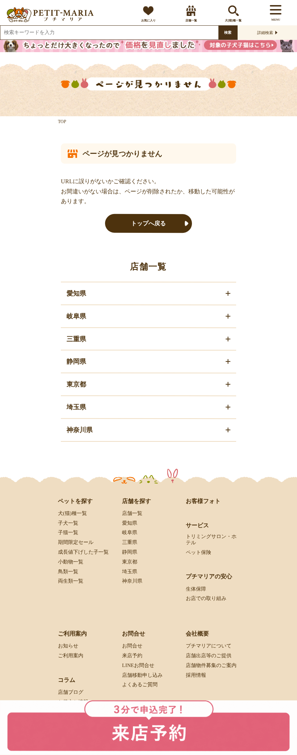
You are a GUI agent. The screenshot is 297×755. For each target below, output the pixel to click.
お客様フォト (203, 501)
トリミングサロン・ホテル (211, 539)
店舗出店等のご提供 (208, 655)
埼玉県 (129, 571)
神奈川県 (132, 581)
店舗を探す (136, 501)
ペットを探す (75, 501)
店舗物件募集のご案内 (211, 665)
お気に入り (148, 20)
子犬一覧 (68, 522)
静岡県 (129, 552)
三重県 (129, 542)
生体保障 (196, 588)
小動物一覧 (70, 562)
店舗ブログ (70, 692)
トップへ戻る (148, 223)
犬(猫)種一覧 (233, 20)
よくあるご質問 (140, 684)
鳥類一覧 (68, 571)
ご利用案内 (70, 655)
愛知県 (129, 522)
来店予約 (132, 655)
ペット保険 (198, 552)
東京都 (129, 562)
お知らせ (68, 646)
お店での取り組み (206, 598)
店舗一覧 (191, 20)
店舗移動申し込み (142, 675)
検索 (227, 32)
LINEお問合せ (138, 665)
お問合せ (132, 646)
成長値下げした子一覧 (83, 552)
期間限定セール (75, 542)
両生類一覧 (70, 581)
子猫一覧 (68, 532)
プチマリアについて (208, 646)
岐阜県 (129, 532)
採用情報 (196, 675)
